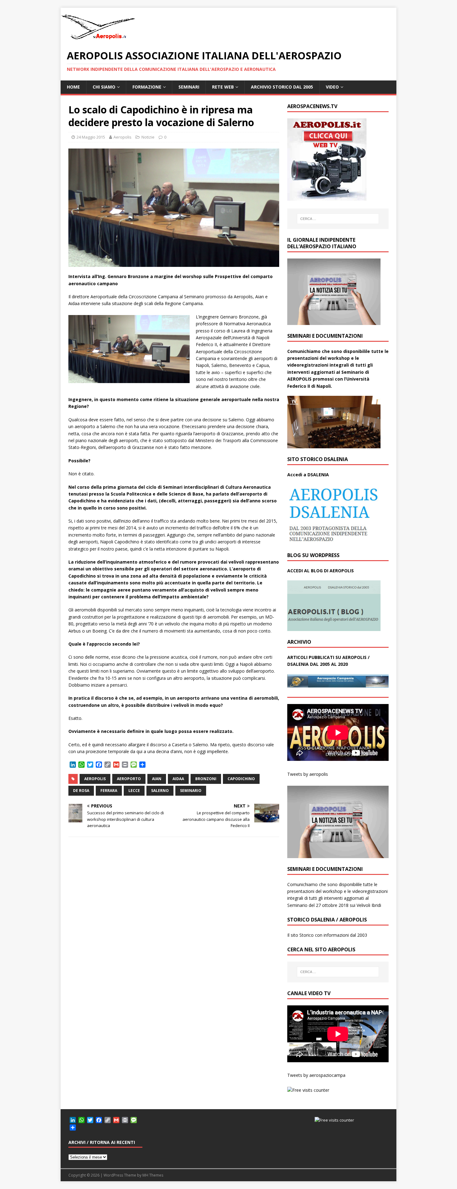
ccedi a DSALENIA (309, 475)
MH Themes (152, 1175)
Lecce (134, 790)
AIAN (156, 778)
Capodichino (241, 778)
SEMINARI (188, 87)
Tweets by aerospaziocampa (316, 1075)
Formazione (146, 87)
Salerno (160, 790)
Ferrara (108, 790)
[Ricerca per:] (338, 218)
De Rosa (81, 790)
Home (73, 87)
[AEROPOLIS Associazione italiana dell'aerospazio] (98, 39)
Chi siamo (104, 87)
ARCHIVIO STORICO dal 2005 (282, 87)
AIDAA (178, 778)
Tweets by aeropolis (307, 774)
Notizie (148, 137)
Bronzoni (205, 778)
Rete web (223, 87)
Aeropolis (122, 137)
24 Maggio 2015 (90, 137)
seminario (190, 790)
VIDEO (332, 87)
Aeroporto (129, 778)
